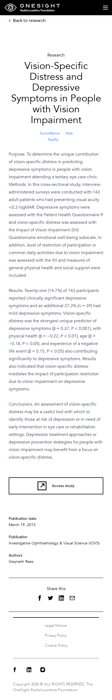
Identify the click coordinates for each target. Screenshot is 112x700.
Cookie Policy (56, 645)
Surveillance (50, 133)
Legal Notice (56, 625)
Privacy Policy (56, 635)
